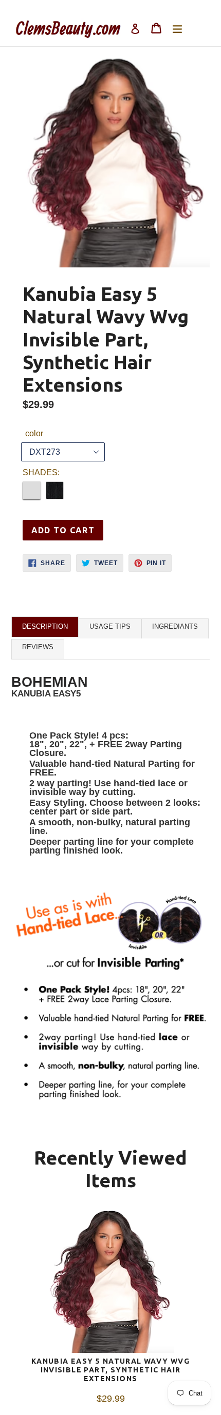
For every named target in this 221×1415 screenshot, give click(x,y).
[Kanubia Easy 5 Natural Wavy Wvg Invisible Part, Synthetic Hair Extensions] (110, 1283)
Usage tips (110, 626)
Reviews (37, 647)
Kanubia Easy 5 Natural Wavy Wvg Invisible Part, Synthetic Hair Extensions (110, 1370)
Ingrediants (175, 626)
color (34, 433)
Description (45, 626)
